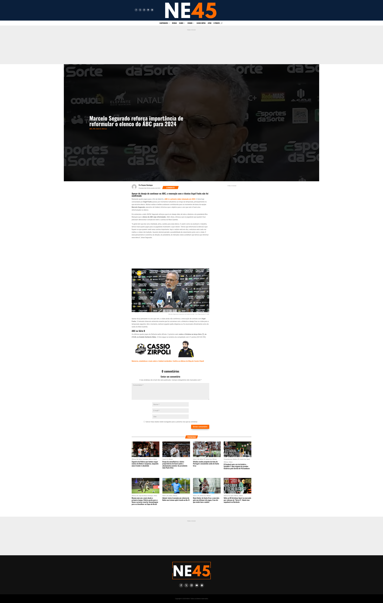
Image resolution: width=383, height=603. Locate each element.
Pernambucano (228, 459)
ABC (90, 129)
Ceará (164, 459)
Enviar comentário (200, 427)
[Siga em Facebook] (136, 9)
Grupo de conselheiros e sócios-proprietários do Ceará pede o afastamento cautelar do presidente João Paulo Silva (174, 464)
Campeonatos (163, 23)
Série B (98, 129)
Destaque (145, 459)
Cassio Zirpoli (201, 23)
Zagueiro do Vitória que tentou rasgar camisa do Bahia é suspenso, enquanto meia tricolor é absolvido (145, 463)
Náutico (235, 459)
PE (204, 459)
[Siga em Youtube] (148, 9)
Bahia (140, 459)
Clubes (181, 23)
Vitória (155, 459)
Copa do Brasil (143, 495)
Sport (248, 459)
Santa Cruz (209, 459)
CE (167, 459)
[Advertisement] (191, 45)
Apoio (209, 23)
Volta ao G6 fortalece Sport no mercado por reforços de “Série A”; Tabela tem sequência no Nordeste (237, 500)
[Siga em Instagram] (144, 9)
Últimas (174, 23)
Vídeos (230, 462)
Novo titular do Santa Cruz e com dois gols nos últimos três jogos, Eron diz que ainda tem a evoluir (206, 500)
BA (137, 459)
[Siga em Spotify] (152, 9)
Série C (195, 459)
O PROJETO (217, 23)
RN (94, 129)
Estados (190, 23)
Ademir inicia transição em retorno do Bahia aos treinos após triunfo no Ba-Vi (176, 499)
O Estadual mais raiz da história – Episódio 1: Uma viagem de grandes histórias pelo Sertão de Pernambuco (237, 466)
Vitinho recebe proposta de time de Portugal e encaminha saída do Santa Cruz (206, 463)
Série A (151, 459)
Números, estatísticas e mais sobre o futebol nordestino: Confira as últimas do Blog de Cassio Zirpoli (168, 361)
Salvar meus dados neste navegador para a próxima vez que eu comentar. (172, 422)
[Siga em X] (140, 9)
